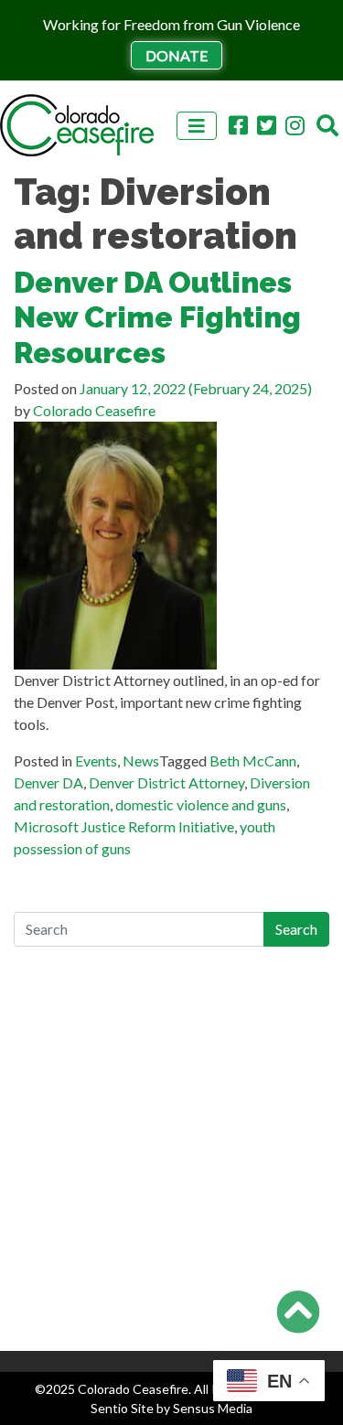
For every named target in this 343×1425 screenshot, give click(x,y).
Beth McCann (252, 760)
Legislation (48, 1281)
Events (96, 760)
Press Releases (60, 1325)
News (141, 760)
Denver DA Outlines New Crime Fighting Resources (157, 317)
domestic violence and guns (200, 804)
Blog (29, 1237)
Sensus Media (212, 1408)
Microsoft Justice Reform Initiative (124, 826)
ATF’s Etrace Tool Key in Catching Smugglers (155, 1030)
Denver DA (48, 782)
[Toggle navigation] (197, 126)
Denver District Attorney (166, 782)
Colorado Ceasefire (92, 410)
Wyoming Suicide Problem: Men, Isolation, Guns (164, 1008)
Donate (176, 55)
